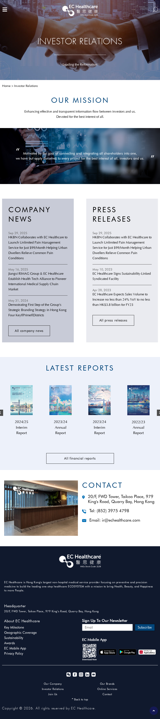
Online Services (107, 689)
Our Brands (107, 683)
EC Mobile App (15, 648)
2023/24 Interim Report (99, 427)
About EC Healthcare (22, 621)
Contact (107, 694)
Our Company (53, 683)
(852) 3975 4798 (113, 510)
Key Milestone (14, 627)
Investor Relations (53, 689)
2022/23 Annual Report (138, 427)
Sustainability (13, 638)
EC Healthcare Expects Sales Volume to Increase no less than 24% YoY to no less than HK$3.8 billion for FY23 (121, 300)
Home (6, 86)
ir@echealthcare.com (121, 520)
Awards (9, 643)
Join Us (52, 694)
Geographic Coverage (20, 633)
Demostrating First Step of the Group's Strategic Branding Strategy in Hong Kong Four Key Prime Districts (37, 310)
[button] (29, 330)
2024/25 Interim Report (21, 427)
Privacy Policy (13, 653)
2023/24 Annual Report (60, 427)
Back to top (80, 699)
